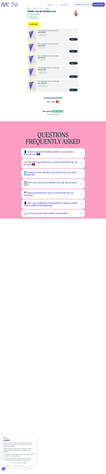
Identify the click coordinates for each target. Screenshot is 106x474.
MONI (28, 8)
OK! (31, 465)
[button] (3, 469)
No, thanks (7, 465)
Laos (41, 8)
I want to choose (19, 465)
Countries (35, 8)
